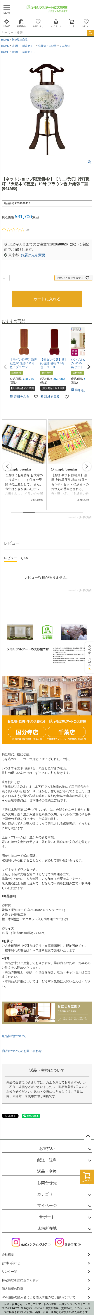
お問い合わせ (11, 1263)
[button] (5, 367)
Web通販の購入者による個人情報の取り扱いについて (38, 1297)
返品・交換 (47, 1171)
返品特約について (14, 1036)
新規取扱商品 (20, 39)
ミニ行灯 (64, 45)
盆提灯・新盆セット (23, 45)
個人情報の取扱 (12, 1288)
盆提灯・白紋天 (47, 45)
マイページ (55, 26)
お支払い (47, 1148)
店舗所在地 (47, 1228)
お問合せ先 (47, 1183)
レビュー (86, 26)
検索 (90, 33)
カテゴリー (47, 1194)
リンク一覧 (9, 1271)
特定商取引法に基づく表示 (20, 1280)
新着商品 (21, 26)
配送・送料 (47, 1160)
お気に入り (38, 26)
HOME (6, 26)
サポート (47, 1217)
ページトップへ (87, 1136)
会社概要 (8, 1254)
